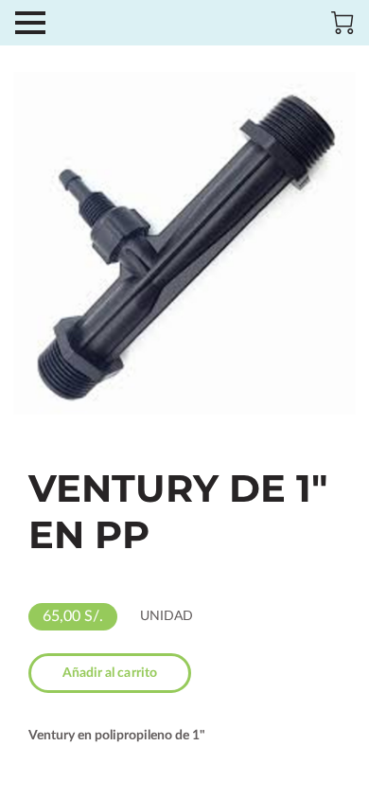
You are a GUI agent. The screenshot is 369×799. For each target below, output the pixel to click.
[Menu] (30, 22)
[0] (342, 22)
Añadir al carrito (110, 673)
